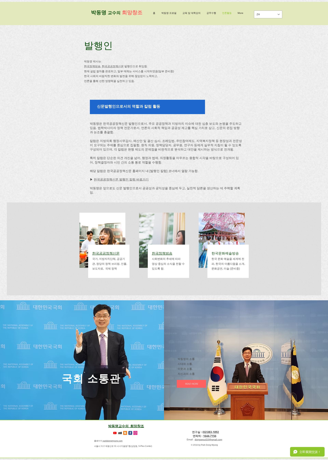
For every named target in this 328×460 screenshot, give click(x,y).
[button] (191, 384)
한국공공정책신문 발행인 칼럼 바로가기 (121, 179)
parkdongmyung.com (112, 441)
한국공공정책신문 (113, 66)
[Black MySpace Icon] (120, 433)
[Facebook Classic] (130, 433)
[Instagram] (135, 433)
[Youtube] (115, 433)
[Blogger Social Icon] (125, 433)
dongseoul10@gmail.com (208, 439)
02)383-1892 (211, 432)
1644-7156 (209, 436)
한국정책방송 (92, 66)
